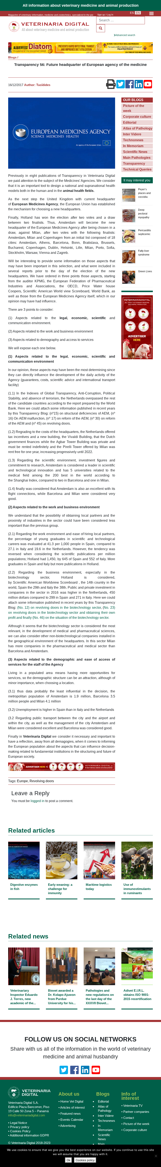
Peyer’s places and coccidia (144, 193)
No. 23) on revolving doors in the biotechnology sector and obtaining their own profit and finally (61, 613)
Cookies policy (85, 1160)
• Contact (127, 1118)
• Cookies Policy (19, 1131)
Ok (68, 1160)
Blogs (12, 57)
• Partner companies (135, 1112)
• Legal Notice (17, 1123)
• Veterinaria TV (132, 1106)
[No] (156, 1156)
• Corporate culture (134, 1130)
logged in (37, 801)
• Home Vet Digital (70, 1102)
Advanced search (125, 35)
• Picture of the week (135, 1124)
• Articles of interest (71, 1108)
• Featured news (69, 1114)
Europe (22, 781)
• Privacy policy (18, 1127)
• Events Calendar (70, 1120)
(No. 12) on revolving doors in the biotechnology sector (59, 608)
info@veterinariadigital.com (26, 1115)
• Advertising (66, 1126)
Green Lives (145, 271)
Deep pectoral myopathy (143, 214)
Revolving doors (42, 781)
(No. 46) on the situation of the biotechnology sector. (70, 618)
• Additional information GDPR (28, 1135)
